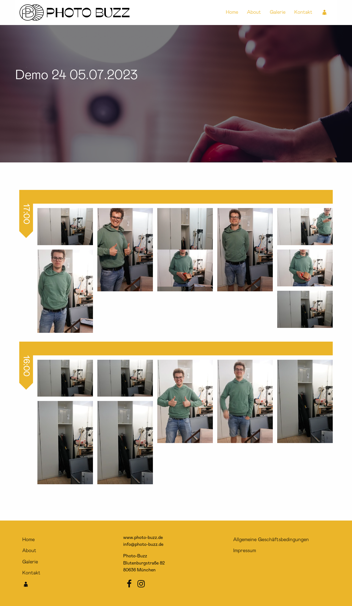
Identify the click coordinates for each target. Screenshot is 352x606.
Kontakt (303, 12)
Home (232, 12)
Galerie (277, 12)
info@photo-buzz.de (143, 544)
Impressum (244, 550)
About (254, 12)
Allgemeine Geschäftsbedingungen (271, 539)
